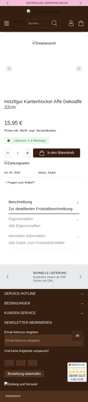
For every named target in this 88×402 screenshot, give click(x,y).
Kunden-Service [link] (20, 313)
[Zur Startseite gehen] (44, 12)
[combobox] (38, 23)
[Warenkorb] (81, 23)
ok (77, 335)
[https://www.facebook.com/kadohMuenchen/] (21, 363)
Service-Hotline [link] (20, 293)
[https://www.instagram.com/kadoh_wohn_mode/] (32, 363)
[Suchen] (54, 23)
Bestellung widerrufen (24, 374)
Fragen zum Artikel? (21, 182)
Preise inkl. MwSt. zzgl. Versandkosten (30, 130)
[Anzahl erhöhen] (27, 153)
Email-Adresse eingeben (21, 332)
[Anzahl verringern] (7, 153)
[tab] (44, 205)
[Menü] (6, 23)
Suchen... (20, 21)
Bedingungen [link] (17, 303)
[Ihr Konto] (71, 23)
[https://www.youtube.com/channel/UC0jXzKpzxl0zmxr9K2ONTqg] (9, 363)
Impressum (13, 395)
